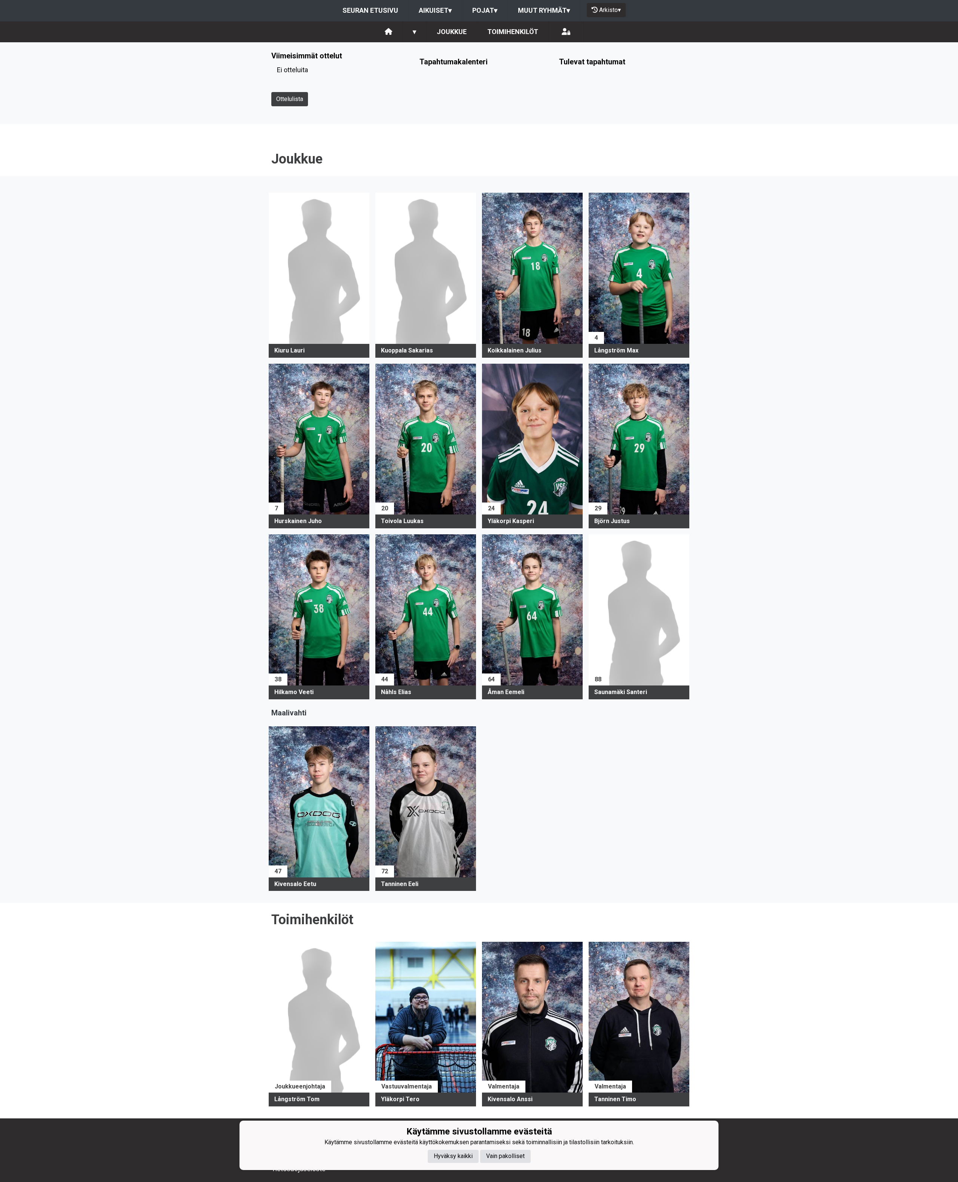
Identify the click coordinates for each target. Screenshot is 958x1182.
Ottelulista (289, 99)
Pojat (484, 10)
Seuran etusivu (370, 10)
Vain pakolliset (505, 1156)
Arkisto (610, 9)
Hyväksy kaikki (453, 1156)
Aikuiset (435, 10)
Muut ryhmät (544, 10)
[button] (319, 275)
